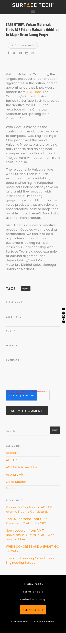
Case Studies (16, 482)
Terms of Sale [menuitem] (33, 591)
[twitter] (14, 52)
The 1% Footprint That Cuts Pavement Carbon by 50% (26, 521)
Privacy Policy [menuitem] (33, 584)
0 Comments (24, 45)
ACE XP (11, 460)
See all (11, 488)
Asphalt (25, 288)
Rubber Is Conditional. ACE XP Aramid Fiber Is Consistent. (29, 509)
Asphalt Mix (15, 474)
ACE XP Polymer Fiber (22, 467)
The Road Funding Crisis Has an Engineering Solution (30, 560)
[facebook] (8, 52)
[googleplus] (21, 52)
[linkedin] (27, 52)
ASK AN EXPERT (33, 610)
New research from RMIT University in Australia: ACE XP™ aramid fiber (30, 534)
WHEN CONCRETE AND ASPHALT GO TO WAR (32, 548)
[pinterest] (33, 52)
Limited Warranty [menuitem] (33, 599)
